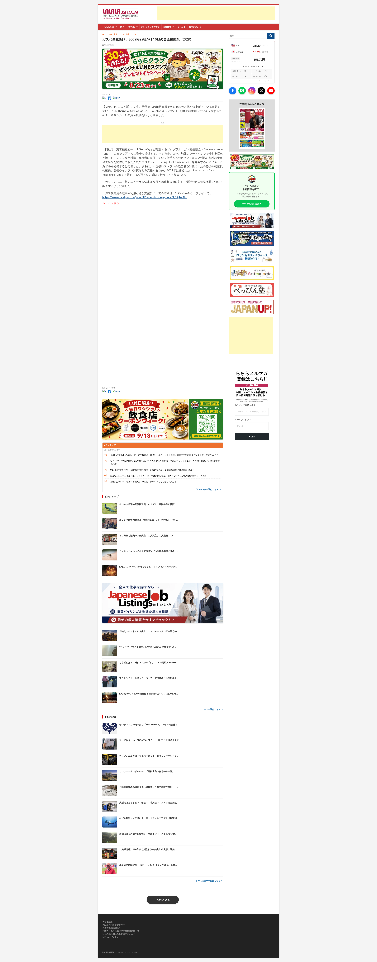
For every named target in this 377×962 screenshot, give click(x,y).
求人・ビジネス (127, 27)
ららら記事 (109, 27)
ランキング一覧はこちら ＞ (208, 489)
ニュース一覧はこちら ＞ (211, 709)
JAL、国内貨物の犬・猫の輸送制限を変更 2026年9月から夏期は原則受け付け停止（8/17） (153, 469)
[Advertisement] (216, 13)
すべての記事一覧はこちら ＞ (209, 880)
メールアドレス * (242, 420)
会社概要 (167, 27)
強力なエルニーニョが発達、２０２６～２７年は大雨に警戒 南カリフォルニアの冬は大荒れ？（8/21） (158, 475)
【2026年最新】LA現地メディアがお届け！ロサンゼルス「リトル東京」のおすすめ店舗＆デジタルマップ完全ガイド (164, 455)
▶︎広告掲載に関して (111, 928)
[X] (261, 90)
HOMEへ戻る (163, 899)
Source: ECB (235, 61)
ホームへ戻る (110, 203)
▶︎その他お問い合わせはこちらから (118, 934)
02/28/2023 (109, 45)
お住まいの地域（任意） (246, 405)
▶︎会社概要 (107, 921)
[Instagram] (252, 90)
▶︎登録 (252, 436)
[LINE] (242, 90)
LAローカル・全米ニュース (113, 34)
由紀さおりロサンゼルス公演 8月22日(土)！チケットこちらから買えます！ (144, 481)
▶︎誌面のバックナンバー (113, 924)
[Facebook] (232, 90)
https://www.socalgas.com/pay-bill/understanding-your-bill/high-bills (144, 197)
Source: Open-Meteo (265, 81)
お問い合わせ (195, 27)
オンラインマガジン (150, 27)
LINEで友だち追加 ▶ (251, 203)
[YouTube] (271, 90)
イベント (181, 27)
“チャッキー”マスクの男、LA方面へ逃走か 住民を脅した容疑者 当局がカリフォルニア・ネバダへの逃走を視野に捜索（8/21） (165, 462)
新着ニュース (131, 34)
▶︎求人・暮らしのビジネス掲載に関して (120, 931)
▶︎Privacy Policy (110, 937)
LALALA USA (108, 952)
